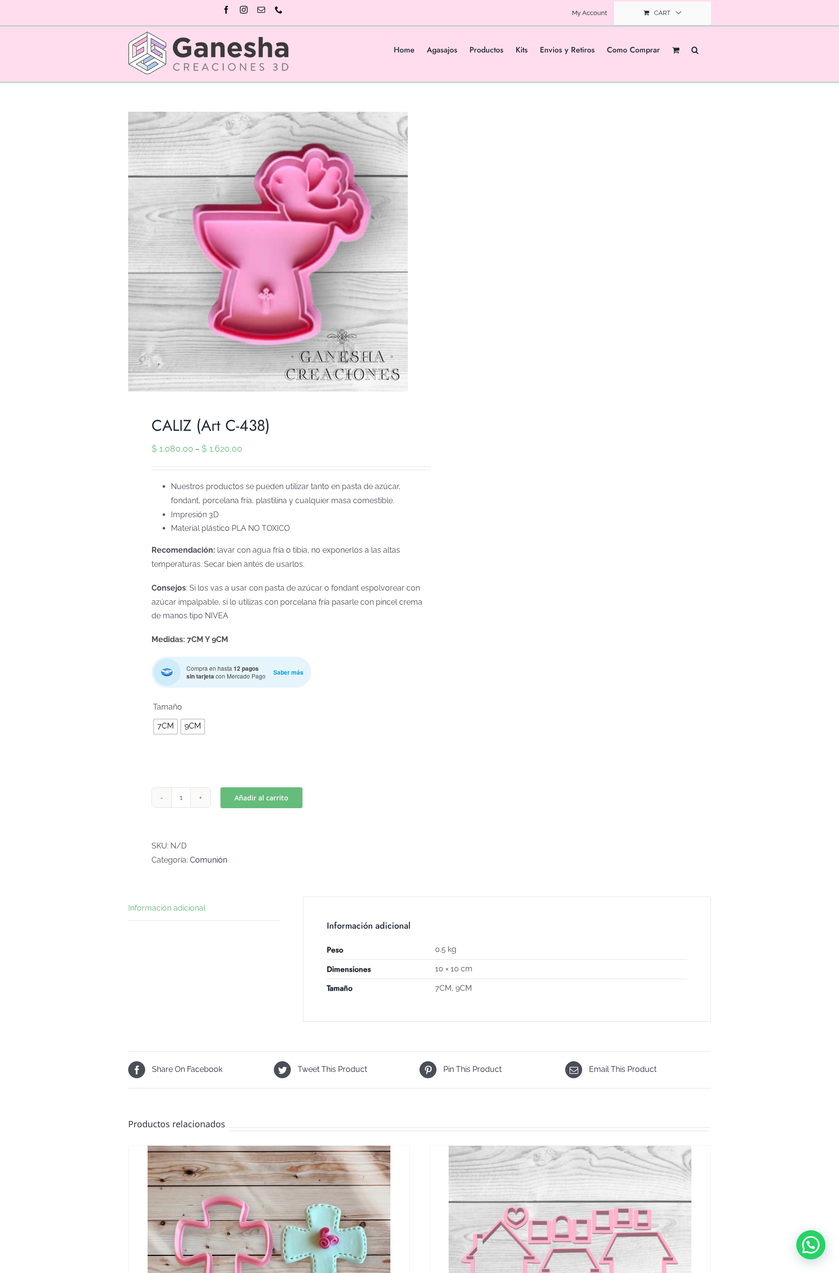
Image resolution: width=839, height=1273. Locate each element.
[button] (695, 49)
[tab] (204, 909)
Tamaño (167, 707)
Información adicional (166, 908)
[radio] (165, 726)
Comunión (208, 860)
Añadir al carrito (261, 797)
